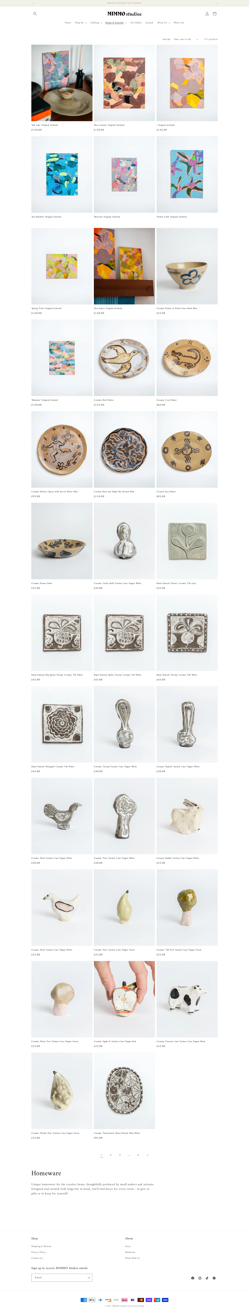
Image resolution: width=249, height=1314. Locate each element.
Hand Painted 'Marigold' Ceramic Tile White (52, 766)
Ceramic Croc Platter (167, 400)
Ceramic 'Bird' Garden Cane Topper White (51, 858)
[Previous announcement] (32, 3)
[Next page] (147, 1155)
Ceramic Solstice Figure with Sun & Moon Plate (54, 491)
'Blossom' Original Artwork (107, 217)
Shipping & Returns (41, 1246)
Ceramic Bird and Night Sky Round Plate (114, 491)
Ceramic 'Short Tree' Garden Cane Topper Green (54, 1041)
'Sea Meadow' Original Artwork (46, 217)
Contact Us (37, 1258)
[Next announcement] (216, 3)
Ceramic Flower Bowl (41, 583)
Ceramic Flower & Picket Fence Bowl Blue (177, 308)
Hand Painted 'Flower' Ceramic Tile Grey (176, 583)
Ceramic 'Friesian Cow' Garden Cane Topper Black (181, 1041)
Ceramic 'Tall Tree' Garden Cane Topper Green (179, 950)
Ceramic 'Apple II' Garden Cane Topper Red (115, 1041)
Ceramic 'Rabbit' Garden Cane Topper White (178, 858)
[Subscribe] (88, 1278)
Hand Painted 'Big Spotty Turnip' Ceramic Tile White (57, 675)
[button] (35, 13)
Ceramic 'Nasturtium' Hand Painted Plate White (117, 1133)
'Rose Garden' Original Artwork (109, 125)
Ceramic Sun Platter (166, 491)
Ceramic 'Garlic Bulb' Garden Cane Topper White (117, 583)
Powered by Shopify (135, 1306)
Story (128, 1246)
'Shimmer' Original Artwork (44, 400)
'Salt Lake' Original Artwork (44, 125)
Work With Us (132, 1258)
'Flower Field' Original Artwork (172, 217)
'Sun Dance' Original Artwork (108, 308)
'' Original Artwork (166, 125)
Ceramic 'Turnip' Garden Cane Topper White (115, 766)
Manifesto (130, 1252)
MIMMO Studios (119, 1306)
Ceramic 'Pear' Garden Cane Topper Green (114, 950)
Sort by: (167, 39)
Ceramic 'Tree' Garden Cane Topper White (114, 858)
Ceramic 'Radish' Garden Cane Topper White (178, 766)
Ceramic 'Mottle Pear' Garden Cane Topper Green (55, 1133)
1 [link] (101, 1155)
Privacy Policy (38, 1252)
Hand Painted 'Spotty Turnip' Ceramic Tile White (117, 675)
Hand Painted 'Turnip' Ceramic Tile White (177, 675)
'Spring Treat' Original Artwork (46, 308)
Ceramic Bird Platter (104, 400)
